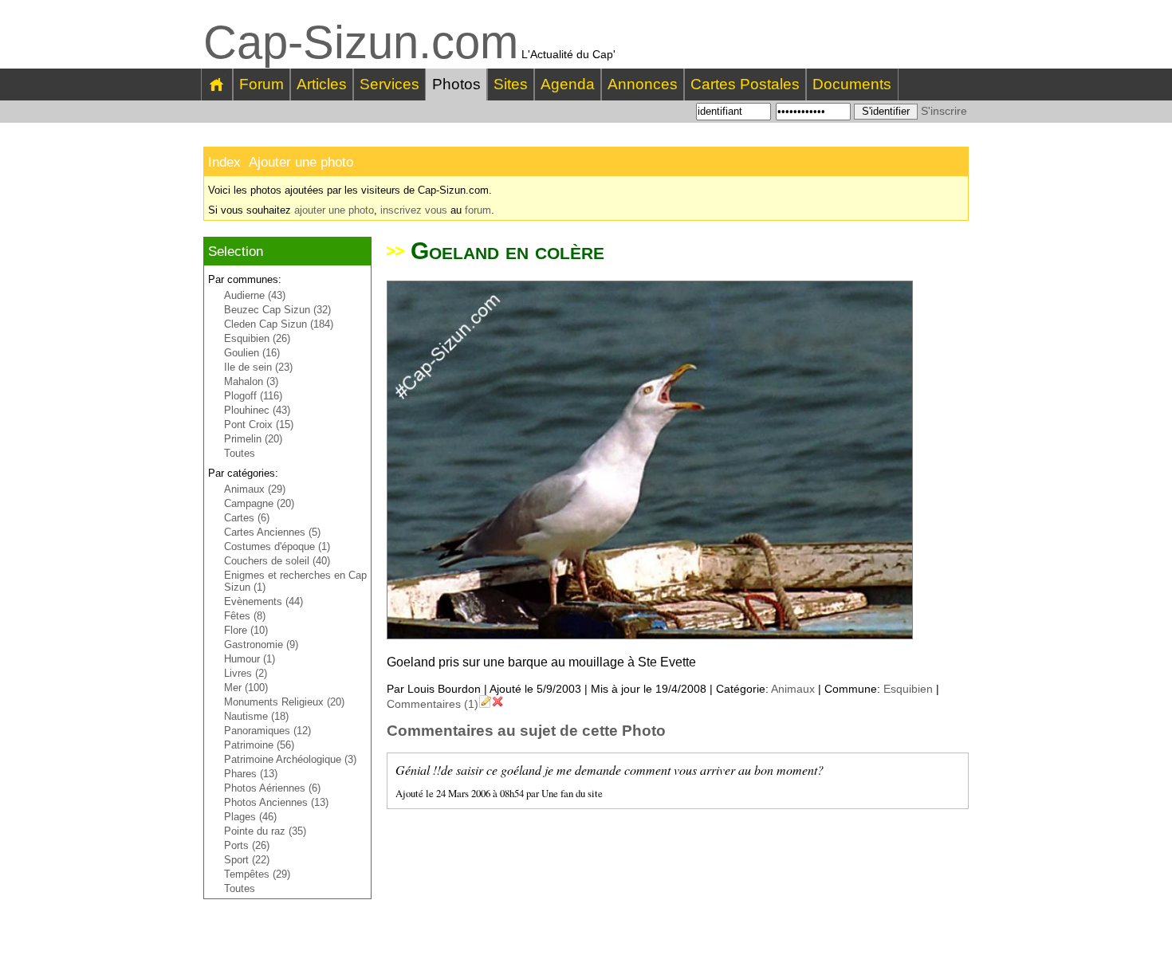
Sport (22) (246, 860)
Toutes (239, 453)
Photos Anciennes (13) (276, 802)
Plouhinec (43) (257, 410)
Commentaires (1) (432, 704)
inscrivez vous (413, 210)
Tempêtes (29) (257, 874)
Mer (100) (246, 688)
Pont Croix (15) (258, 424)
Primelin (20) (253, 439)
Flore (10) (246, 630)
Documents (851, 84)
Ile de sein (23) (258, 367)
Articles (322, 84)
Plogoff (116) (253, 396)
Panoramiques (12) (267, 731)
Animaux (793, 688)
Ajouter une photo (301, 162)
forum (478, 210)
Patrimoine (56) (259, 745)
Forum (261, 84)
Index (224, 162)
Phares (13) (250, 774)
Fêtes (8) (244, 616)
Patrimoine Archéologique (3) (290, 759)
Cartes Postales (745, 84)
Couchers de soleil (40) (277, 561)
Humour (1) (249, 659)
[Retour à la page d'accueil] (217, 84)
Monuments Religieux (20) (284, 702)
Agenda (568, 84)
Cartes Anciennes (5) (272, 532)
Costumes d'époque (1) (277, 546)
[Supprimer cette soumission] (497, 704)
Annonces (643, 84)
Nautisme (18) (256, 716)
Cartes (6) (246, 518)
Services (389, 84)
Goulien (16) (252, 353)
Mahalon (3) (251, 381)
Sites (511, 84)
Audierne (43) (254, 295)
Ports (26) (246, 845)
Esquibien (908, 688)
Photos (456, 84)
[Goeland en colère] (650, 635)
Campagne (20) (259, 503)
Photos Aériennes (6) (272, 788)
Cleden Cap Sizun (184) (278, 324)
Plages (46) (250, 817)
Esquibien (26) (257, 338)
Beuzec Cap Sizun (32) (277, 310)
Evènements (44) (263, 601)
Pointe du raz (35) (265, 831)
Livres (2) (245, 673)
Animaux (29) (254, 489)
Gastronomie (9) (261, 644)
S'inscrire (944, 110)
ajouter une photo (334, 210)
